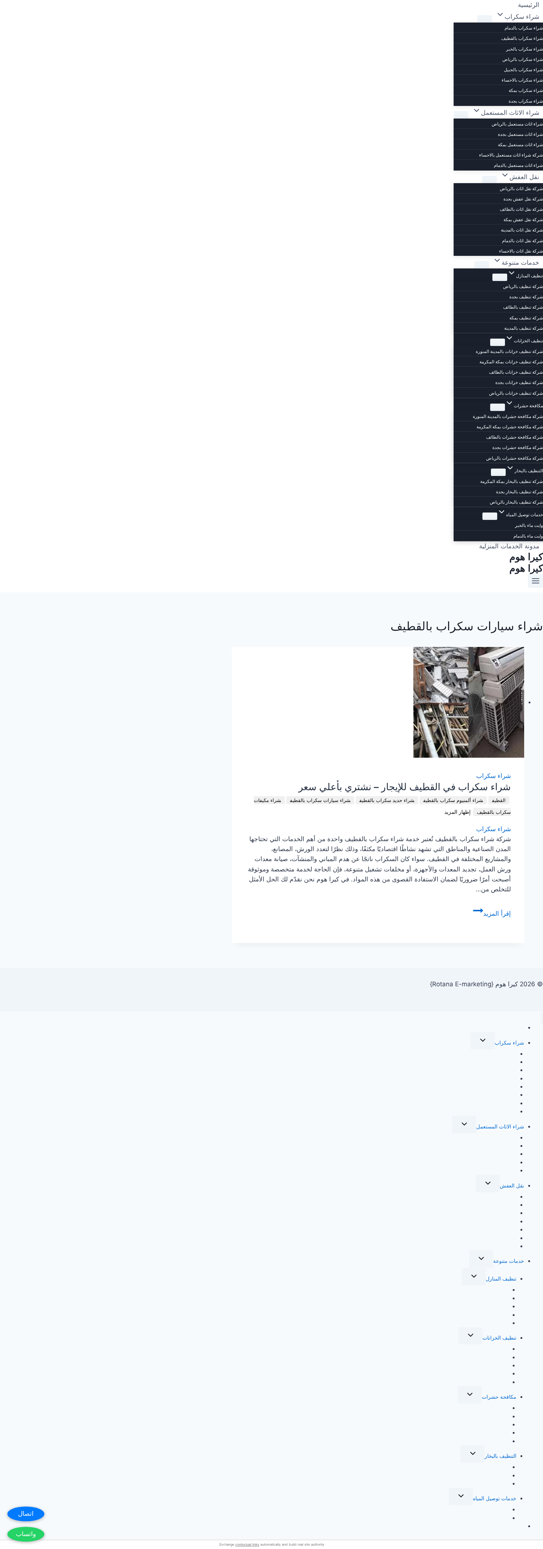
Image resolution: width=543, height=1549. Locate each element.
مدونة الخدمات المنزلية (509, 546)
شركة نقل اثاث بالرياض (521, 188)
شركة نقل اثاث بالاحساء (521, 251)
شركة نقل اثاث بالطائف (521, 209)
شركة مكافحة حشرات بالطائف (514, 437)
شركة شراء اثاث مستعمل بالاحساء (511, 155)
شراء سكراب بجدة (526, 101)
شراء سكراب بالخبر (524, 49)
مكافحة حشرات (499, 1397)
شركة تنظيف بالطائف (523, 307)
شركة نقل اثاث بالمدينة (522, 230)
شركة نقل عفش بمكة (523, 219)
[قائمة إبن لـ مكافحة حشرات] (497, 407)
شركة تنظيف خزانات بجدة (519, 382)
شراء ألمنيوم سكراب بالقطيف (453, 800)
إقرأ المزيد (492, 913)
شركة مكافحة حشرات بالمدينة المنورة (508, 416)
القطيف (499, 800)
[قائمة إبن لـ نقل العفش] (489, 179)
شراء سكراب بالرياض (522, 59)
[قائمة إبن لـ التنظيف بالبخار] (498, 472)
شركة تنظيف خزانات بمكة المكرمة (511, 361)
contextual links (247, 1544)
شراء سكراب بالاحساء (522, 80)
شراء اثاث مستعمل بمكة (520, 144)
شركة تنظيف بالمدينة (523, 328)
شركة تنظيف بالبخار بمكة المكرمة (511, 481)
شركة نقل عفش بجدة (523, 199)
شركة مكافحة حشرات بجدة (517, 447)
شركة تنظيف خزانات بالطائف (516, 372)
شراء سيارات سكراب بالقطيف (320, 800)
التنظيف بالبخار (500, 1456)
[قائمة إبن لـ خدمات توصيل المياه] (489, 516)
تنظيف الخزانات (499, 1337)
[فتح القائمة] (535, 581)
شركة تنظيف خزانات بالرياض (516, 393)
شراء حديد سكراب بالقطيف (386, 800)
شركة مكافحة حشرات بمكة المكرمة (510, 426)
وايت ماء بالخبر (529, 525)
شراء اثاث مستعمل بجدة (520, 134)
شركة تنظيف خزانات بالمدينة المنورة (509, 351)
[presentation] (378, 702)
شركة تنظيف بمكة (526, 318)
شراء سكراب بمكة (526, 90)
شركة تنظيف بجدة (526, 296)
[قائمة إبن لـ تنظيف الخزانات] (497, 342)
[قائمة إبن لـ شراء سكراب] (484, 19)
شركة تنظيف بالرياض (523, 286)
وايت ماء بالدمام (528, 536)
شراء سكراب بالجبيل (523, 69)
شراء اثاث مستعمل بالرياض (517, 124)
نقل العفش (512, 1185)
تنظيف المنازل (501, 1278)
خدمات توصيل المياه (494, 1498)
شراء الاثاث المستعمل (500, 1126)
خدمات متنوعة (508, 1261)
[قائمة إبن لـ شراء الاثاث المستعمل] (461, 115)
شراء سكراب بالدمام (524, 28)
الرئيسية (515, 1027)
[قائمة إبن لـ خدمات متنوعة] (481, 264)
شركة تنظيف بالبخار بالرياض (516, 502)
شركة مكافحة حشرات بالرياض (514, 458)
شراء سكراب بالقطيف (522, 38)
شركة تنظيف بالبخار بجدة (519, 491)
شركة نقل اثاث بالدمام (522, 240)
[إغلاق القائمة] (541, 1018)
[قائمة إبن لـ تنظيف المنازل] (499, 277)
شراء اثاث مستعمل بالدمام (518, 165)
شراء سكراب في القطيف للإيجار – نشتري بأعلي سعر (404, 787)
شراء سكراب (493, 775)
